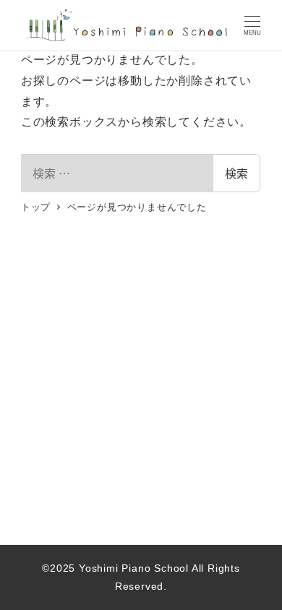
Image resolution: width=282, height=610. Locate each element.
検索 (236, 172)
